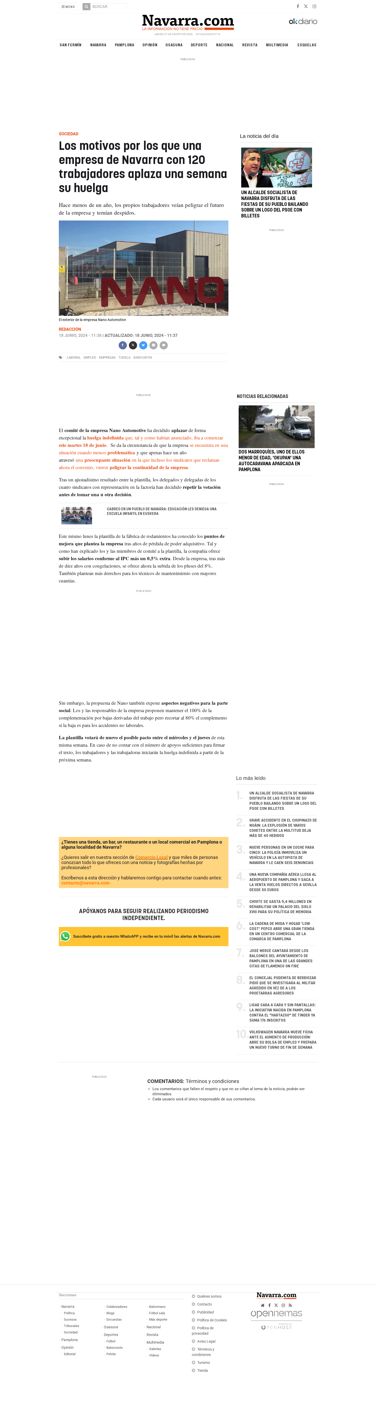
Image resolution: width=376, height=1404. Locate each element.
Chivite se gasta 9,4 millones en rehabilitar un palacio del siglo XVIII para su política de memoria (280, 907)
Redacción (70, 329)
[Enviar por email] (153, 344)
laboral (74, 357)
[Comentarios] (163, 344)
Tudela (124, 357)
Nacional (225, 44)
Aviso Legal (206, 1341)
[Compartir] (122, 344)
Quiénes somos (209, 1296)
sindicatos (142, 357)
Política (69, 1313)
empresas (107, 357)
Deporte (199, 44)
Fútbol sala (157, 1313)
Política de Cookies (212, 1320)
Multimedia (277, 44)
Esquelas (306, 44)
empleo (90, 357)
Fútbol (110, 1341)
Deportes (111, 1335)
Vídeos (154, 1355)
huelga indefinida (105, 437)
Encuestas (114, 1319)
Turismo (203, 1363)
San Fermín (71, 44)
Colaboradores (116, 1307)
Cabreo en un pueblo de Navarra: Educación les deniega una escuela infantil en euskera (162, 511)
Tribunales (71, 1326)
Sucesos (70, 1319)
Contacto (204, 1304)
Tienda (202, 1370)
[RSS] (290, 1305)
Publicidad (205, 1312)
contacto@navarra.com (85, 883)
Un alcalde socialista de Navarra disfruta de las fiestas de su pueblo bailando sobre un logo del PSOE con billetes (274, 204)
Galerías (155, 1349)
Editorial (69, 1354)
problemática (121, 452)
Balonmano (157, 1307)
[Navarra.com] (188, 21)
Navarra (98, 44)
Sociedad (71, 1332)
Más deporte (158, 1319)
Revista (250, 44)
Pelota (111, 1354)
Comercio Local (151, 857)
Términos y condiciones (212, 1081)
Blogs (110, 1313)
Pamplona (124, 44)
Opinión (150, 44)
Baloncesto (114, 1348)
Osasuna (174, 44)
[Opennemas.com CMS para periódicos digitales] (276, 1319)
